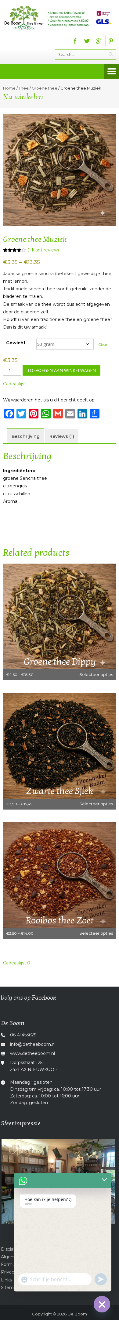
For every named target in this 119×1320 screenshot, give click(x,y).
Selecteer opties (96, 674)
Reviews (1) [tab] (61, 436)
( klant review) (43, 250)
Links (6, 1280)
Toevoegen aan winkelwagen (61, 370)
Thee (24, 88)
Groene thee (44, 88)
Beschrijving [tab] (26, 436)
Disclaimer (12, 1249)
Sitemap (10, 1287)
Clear (102, 345)
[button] (14, 384)
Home (9, 88)
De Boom (77, 1313)
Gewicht (16, 343)
